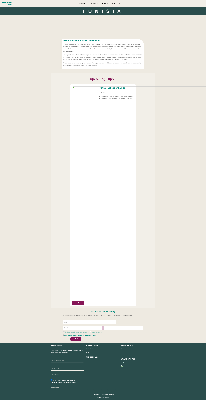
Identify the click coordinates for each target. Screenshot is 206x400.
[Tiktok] (102, 391)
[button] (198, 3)
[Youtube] (107, 391)
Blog (120, 3)
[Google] (116, 391)
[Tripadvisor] (111, 391)
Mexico (122, 354)
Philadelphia (124, 351)
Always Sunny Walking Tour (127, 362)
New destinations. (96, 332)
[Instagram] (93, 391)
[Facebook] (88, 391)
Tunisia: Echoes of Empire (112, 88)
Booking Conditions (90, 348)
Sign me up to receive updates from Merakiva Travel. (80, 335)
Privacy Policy (89, 351)
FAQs (113, 3)
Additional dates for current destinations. (76, 332)
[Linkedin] (97, 391)
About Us (105, 3)
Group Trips (81, 3)
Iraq (122, 352)
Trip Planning (94, 3)
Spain (122, 348)
